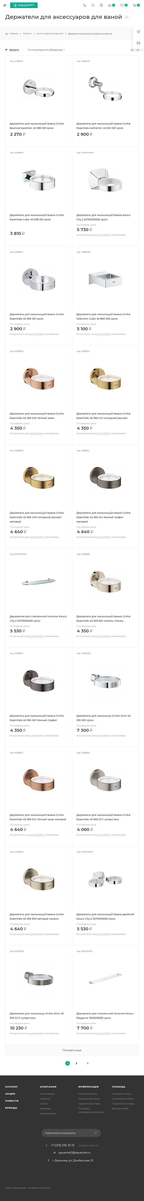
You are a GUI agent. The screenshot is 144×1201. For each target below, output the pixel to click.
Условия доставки (89, 1098)
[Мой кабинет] (101, 5)
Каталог (11, 1086)
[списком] (137, 50)
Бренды (11, 1107)
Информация (88, 1086)
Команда (45, 1108)
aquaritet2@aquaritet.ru (75, 1152)
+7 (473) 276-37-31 (62, 1145)
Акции (10, 1093)
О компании (47, 1093)
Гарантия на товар (89, 1103)
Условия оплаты (87, 1093)
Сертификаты (48, 1113)
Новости (12, 1100)
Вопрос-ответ (120, 1108)
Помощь (118, 1086)
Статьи (44, 1103)
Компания (48, 1086)
